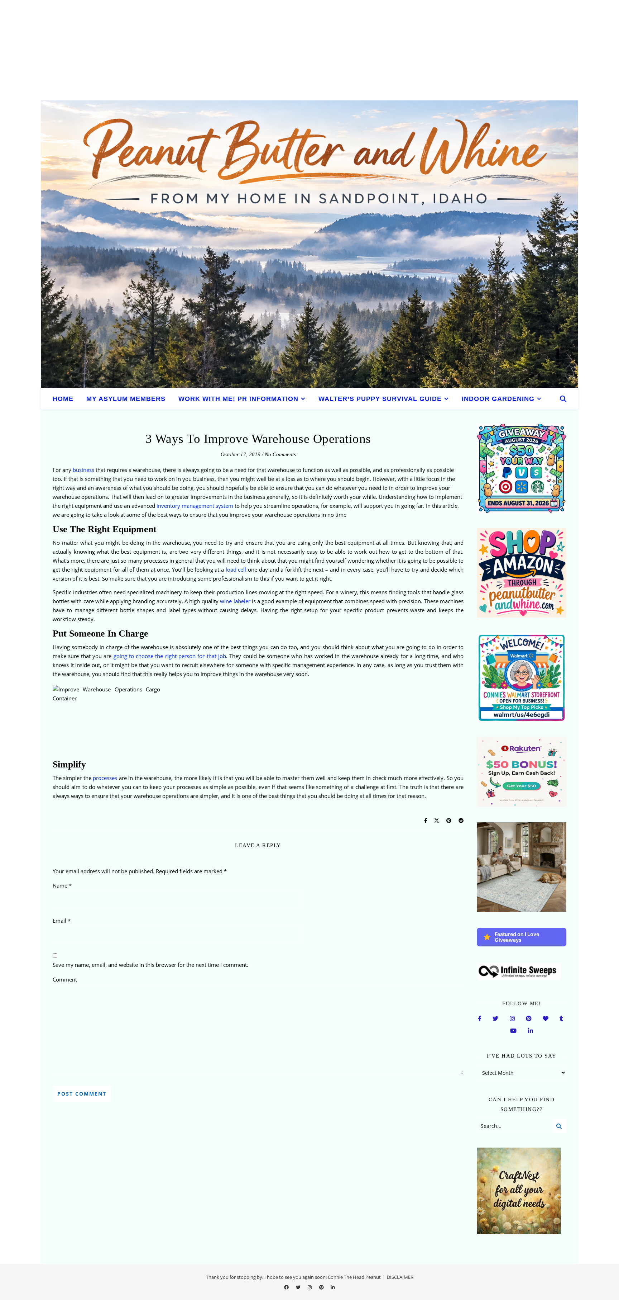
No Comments (280, 454)
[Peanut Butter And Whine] (309, 244)
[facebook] (287, 1287)
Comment (65, 979)
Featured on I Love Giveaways (517, 937)
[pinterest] (322, 1287)
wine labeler (235, 601)
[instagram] (310, 1287)
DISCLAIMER (400, 1277)
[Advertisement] (215, 50)
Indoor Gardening (498, 398)
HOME (63, 398)
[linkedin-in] (333, 1287)
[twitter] (299, 1287)
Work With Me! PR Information (238, 398)
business (83, 469)
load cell (236, 569)
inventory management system (195, 505)
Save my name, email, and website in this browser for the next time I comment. (150, 964)
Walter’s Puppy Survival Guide (380, 398)
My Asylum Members (125, 398)
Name (62, 885)
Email (62, 920)
